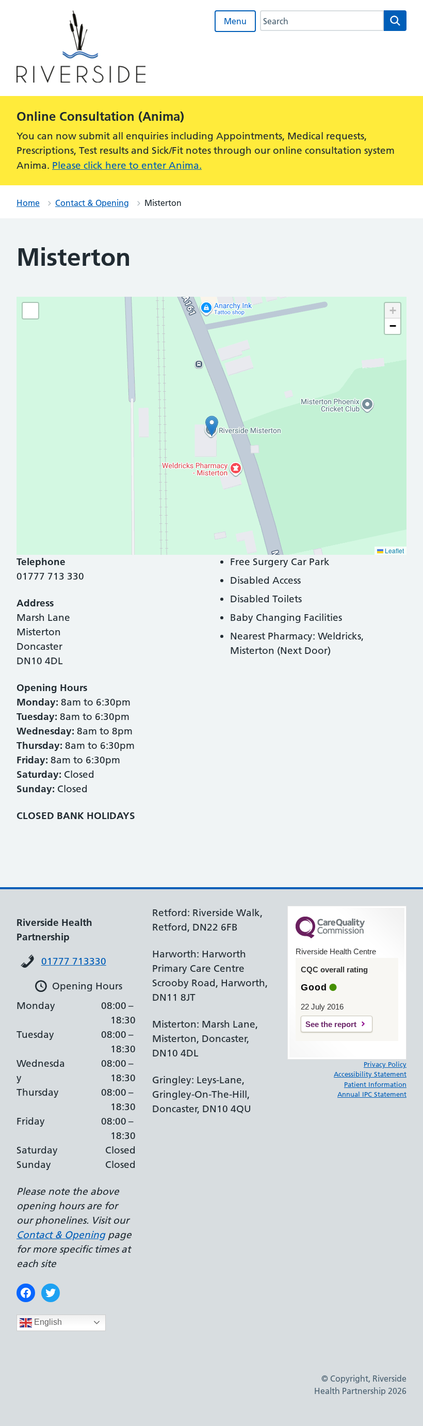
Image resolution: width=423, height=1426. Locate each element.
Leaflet (393, 550)
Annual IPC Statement (371, 1094)
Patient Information (375, 1084)
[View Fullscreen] (30, 310)
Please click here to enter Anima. (127, 165)
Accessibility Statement (370, 1074)
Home (28, 203)
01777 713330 (73, 961)
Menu (235, 21)
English (47, 1322)
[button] (211, 426)
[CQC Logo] (330, 936)
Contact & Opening (92, 203)
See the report (330, 1024)
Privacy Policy (385, 1064)
